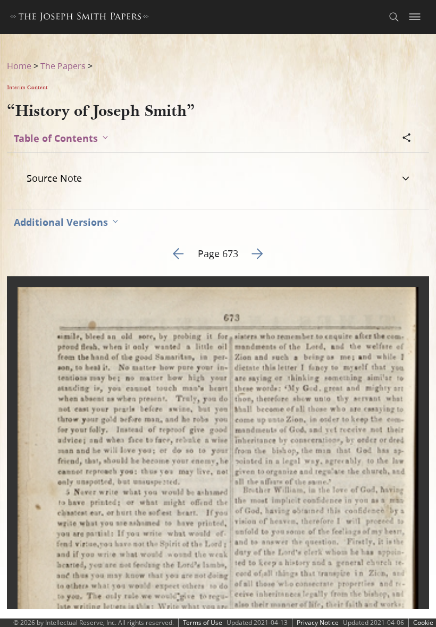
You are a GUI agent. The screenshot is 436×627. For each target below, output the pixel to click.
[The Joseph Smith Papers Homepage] (79, 18)
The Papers (63, 66)
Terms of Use (202, 622)
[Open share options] (406, 138)
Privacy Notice (318, 622)
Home (19, 66)
